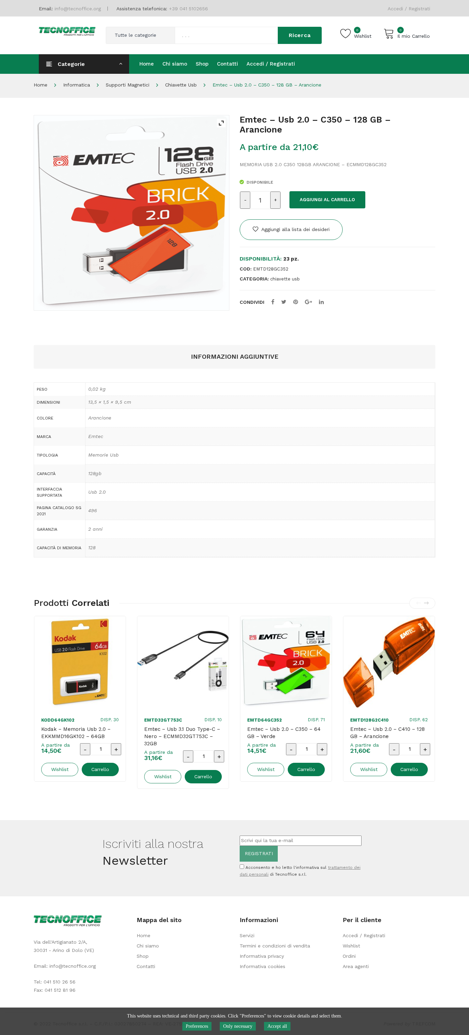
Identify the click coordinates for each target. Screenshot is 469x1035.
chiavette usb (181, 85)
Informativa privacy (262, 956)
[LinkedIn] (321, 302)
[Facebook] (272, 302)
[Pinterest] (295, 302)
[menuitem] (146, 63)
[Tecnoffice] (67, 30)
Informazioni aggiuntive (234, 356)
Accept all (277, 1026)
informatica (76, 85)
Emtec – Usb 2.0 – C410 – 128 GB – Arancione (387, 732)
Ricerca (300, 35)
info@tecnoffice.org (72, 966)
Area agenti (356, 966)
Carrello (100, 769)
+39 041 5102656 (188, 8)
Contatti (146, 966)
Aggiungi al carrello (327, 199)
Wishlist (351, 945)
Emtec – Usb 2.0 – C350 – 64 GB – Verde (284, 732)
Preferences (197, 1026)
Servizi (247, 935)
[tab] (234, 356)
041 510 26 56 (60, 982)
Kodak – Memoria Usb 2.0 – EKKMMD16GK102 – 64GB (76, 732)
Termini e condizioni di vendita (275, 945)
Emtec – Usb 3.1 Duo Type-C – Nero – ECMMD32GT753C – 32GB (182, 736)
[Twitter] (283, 302)
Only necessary (237, 1026)
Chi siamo (148, 945)
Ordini (349, 956)
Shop (143, 956)
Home (40, 85)
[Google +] (308, 302)
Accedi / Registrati (409, 8)
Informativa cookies (262, 966)
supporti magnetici (127, 85)
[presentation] (418, 603)
